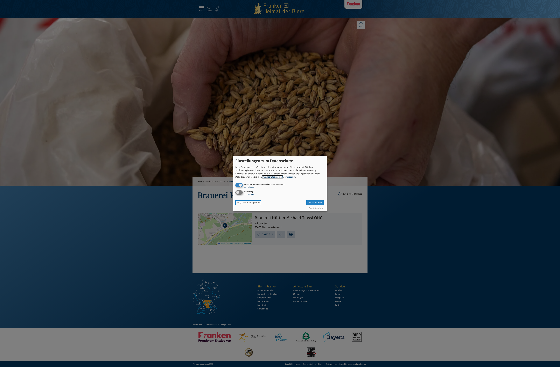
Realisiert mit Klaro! (316, 208)
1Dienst (249, 187)
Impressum (290, 177)
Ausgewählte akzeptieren (248, 202)
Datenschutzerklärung (272, 177)
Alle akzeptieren (314, 202)
